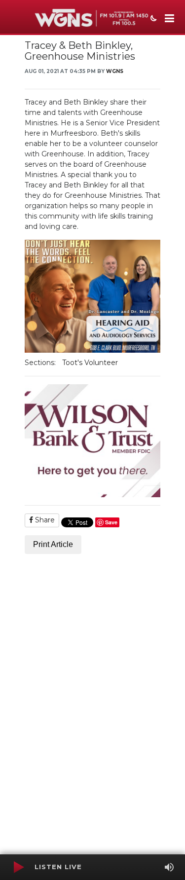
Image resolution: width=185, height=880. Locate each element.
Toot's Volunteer (90, 362)
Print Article (53, 544)
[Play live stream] (18, 867)
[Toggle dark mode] (152, 19)
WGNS (114, 71)
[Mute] (169, 867)
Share (44, 519)
